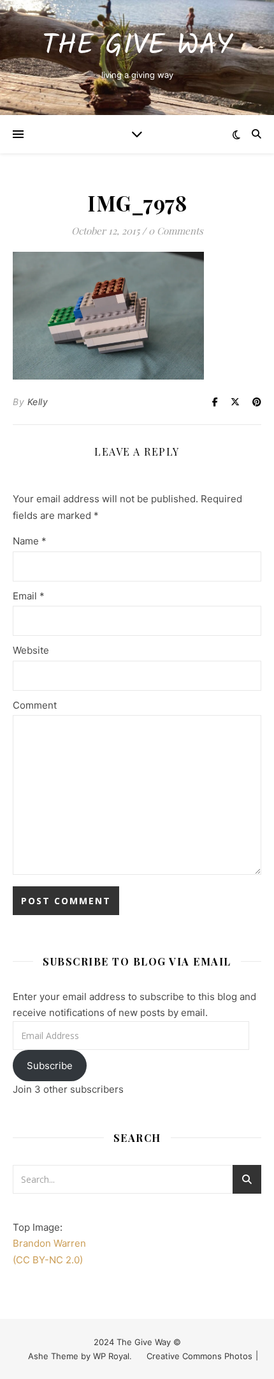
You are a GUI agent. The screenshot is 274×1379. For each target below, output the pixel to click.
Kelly (37, 401)
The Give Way (137, 46)
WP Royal (111, 1356)
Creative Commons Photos (199, 1356)
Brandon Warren (49, 1243)
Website (31, 650)
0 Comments (175, 230)
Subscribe (50, 1065)
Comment (35, 705)
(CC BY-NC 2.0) (48, 1260)
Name (30, 541)
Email (29, 596)
